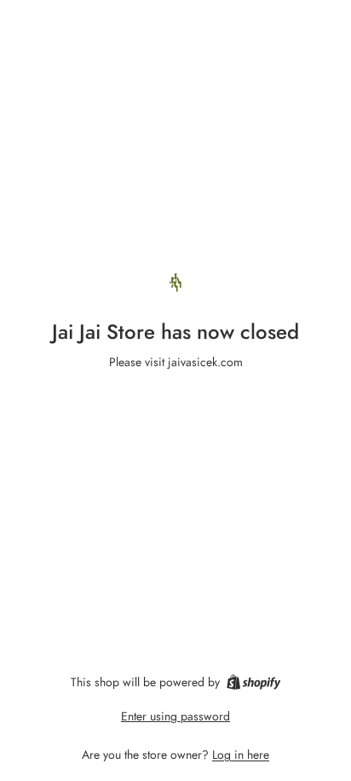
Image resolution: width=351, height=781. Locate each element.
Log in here (240, 754)
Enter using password (175, 716)
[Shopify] (253, 682)
